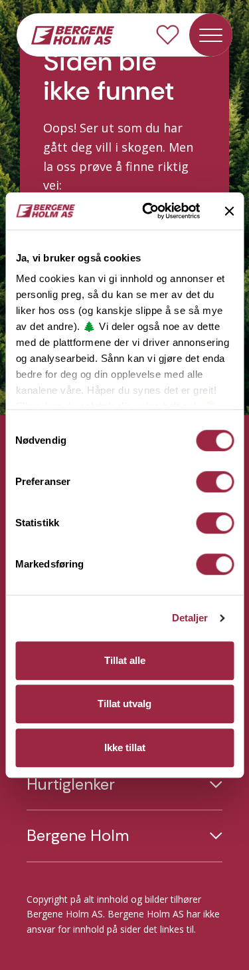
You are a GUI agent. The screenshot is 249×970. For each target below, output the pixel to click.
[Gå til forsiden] (72, 34)
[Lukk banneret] (229, 211)
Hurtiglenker (71, 784)
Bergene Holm (78, 835)
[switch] (215, 481)
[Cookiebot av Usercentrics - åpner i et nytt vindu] (148, 211)
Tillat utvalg (124, 703)
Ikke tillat (124, 747)
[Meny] (210, 35)
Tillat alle (124, 660)
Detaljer (190, 617)
